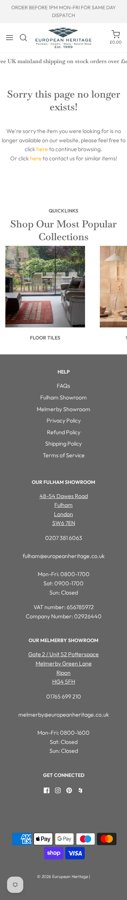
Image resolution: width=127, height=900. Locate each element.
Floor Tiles (45, 338)
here (42, 149)
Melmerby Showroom (63, 409)
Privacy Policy (64, 420)
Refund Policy (63, 432)
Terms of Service (64, 455)
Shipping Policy (63, 443)
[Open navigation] (9, 37)
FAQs (63, 385)
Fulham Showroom (63, 397)
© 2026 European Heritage (62, 876)
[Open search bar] (26, 37)
